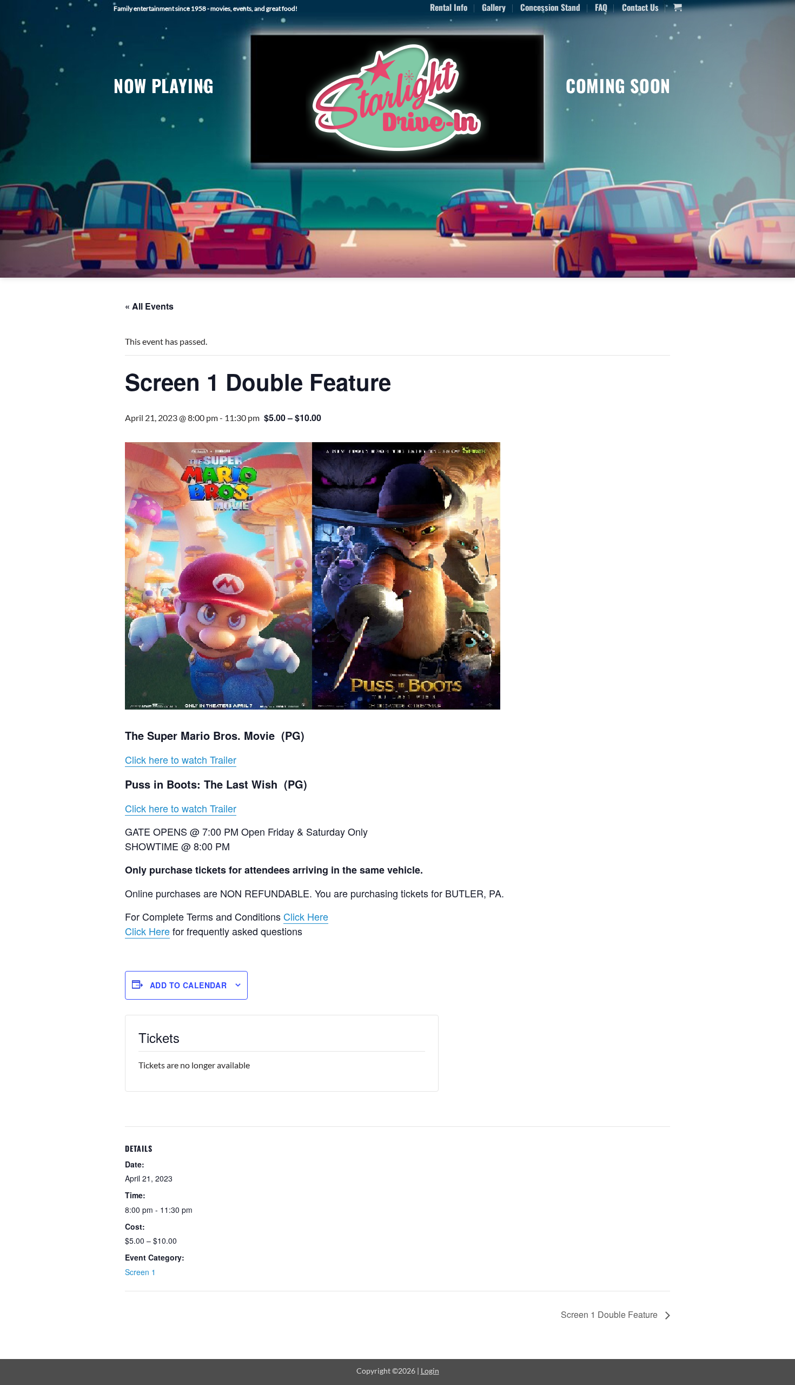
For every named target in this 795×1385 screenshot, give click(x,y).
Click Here (305, 916)
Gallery (494, 7)
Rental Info (448, 7)
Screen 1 (140, 1271)
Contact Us (640, 7)
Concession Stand (550, 7)
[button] (677, 7)
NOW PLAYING (164, 85)
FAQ (601, 7)
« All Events (149, 306)
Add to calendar (188, 985)
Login (430, 1370)
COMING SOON (618, 85)
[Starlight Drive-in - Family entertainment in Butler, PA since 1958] (397, 99)
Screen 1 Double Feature (610, 1314)
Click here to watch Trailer (180, 759)
